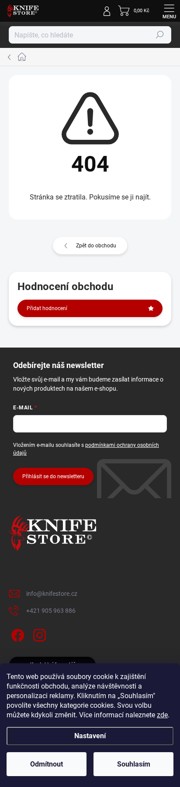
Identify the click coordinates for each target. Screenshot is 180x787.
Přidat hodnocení (47, 308)
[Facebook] (16, 634)
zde (162, 715)
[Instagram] (38, 634)
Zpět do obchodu (96, 246)
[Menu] (169, 11)
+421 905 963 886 (51, 610)
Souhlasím (133, 764)
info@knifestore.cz (51, 593)
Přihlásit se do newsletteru (53, 476)
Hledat (160, 35)
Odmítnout (46, 764)
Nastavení (90, 736)
